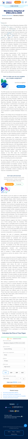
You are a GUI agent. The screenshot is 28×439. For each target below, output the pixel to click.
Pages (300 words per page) (9, 376)
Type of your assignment (8, 352)
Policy (13, 431)
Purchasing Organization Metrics (10, 392)
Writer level (5, 364)
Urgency (5, 358)
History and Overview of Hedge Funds (12, 394)
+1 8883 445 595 (14, 6)
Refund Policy (14, 434)
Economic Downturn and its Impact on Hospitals (14, 396)
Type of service (6, 346)
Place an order (21, 86)
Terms (9, 431)
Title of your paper (7, 340)
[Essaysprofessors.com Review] (17, 407)
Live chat (19, 184)
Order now (17, 2)
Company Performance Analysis (10, 397)
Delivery (18, 431)
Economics (10, 15)
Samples (4, 15)
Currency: (5, 370)
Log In (22, 2)
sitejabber (9, 407)
